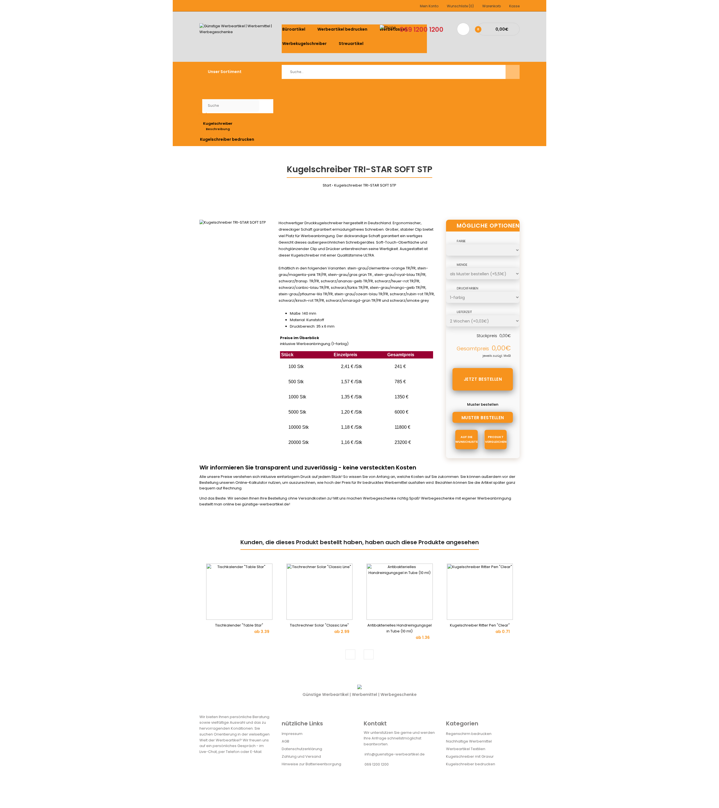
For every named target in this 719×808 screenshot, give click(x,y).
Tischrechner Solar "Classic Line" (319, 625)
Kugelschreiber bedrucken (470, 764)
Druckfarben (467, 288)
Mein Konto (429, 6)
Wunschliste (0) (460, 6)
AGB (285, 741)
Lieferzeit (464, 312)
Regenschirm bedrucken (469, 733)
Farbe (461, 241)
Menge (462, 264)
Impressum (292, 733)
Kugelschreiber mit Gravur (470, 756)
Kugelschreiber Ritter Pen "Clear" (480, 625)
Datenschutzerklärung (302, 749)
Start (327, 185)
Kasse (514, 6)
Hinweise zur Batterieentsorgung (311, 764)
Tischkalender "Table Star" (239, 625)
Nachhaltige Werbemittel (469, 741)
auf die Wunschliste (466, 439)
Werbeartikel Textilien (465, 749)
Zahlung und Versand (301, 756)
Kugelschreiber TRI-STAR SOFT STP (365, 185)
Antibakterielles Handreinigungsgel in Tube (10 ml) (399, 628)
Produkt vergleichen (495, 439)
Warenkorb (491, 6)
